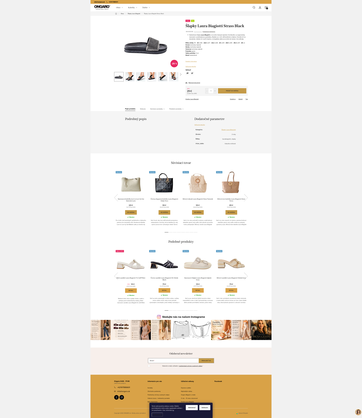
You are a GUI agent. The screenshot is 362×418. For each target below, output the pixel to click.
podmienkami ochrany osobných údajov (190, 366)
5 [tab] (183, 310)
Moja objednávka (152, 402)
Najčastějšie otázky (186, 391)
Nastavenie (157, 415)
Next (246, 197)
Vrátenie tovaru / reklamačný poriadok (159, 398)
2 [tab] (171, 310)
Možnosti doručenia (194, 83)
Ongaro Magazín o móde (188, 395)
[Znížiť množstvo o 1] (207, 90)
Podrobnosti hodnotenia (209, 31)
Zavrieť (198, 98)
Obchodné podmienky (154, 391)
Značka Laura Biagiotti (187, 402)
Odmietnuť (191, 407)
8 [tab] (195, 310)
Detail (131, 290)
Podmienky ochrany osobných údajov (158, 395)
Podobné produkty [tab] (175, 109)
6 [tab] (187, 310)
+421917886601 (123, 387)
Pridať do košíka (232, 91)
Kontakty (150, 388)
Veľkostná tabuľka (191, 66)
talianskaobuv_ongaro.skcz (121, 397)
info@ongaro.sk (99, 2)
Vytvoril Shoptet (243, 413)
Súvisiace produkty (156, 109)
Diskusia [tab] (143, 109)
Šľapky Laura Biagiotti (229, 130)
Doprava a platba (186, 388)
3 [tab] (175, 310)
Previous (116, 197)
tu (173, 410)
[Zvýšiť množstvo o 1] (214, 90)
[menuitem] (119, 7)
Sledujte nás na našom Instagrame (183, 317)
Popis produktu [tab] (130, 109)
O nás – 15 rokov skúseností (189, 398)
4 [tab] (179, 310)
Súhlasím (205, 407)
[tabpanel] (131, 200)
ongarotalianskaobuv (116, 397)
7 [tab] (191, 310)
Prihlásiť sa (206, 361)
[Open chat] (358, 412)
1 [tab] (166, 310)
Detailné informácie (191, 61)
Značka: (192, 99)
